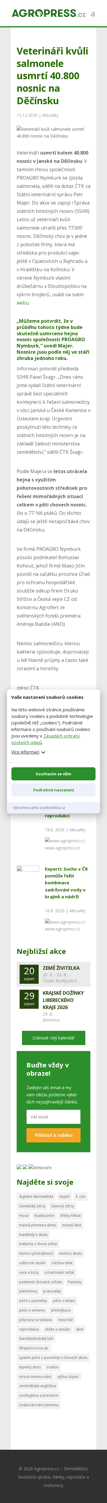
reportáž (65, 1319)
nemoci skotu (70, 1253)
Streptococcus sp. (34, 1348)
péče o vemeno (32, 1310)
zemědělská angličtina (37, 1385)
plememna (28, 1291)
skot (79, 1329)
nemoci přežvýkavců (36, 1253)
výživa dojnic (68, 1376)
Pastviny (74, 1281)
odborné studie (32, 1262)
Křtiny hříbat (70, 1215)
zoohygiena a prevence (38, 1395)
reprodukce (29, 1329)
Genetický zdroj (32, 1206)
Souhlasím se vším (53, 774)
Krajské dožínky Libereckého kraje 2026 (63, 1000)
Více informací (25, 752)
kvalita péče (44, 1215)
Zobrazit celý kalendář (53, 1038)
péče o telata (64, 1300)
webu (23, 303)
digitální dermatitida (36, 1196)
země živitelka (61, 968)
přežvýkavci (61, 1310)
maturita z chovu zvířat (38, 1243)
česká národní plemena (39, 1404)
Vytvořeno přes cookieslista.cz (39, 807)
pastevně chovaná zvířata (40, 1281)
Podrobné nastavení (53, 790)
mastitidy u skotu (33, 1234)
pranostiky (52, 1291)
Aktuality (50, 115)
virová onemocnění (35, 1376)
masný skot (71, 1225)
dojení (64, 1196)
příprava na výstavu (35, 1319)
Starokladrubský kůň (36, 1338)
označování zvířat (59, 1272)
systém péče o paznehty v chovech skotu (53, 1357)
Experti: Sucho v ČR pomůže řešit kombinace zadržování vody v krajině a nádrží (66, 882)
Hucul (24, 1215)
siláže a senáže (57, 1329)
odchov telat (62, 1262)
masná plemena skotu (37, 1225)
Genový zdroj (62, 1206)
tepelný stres (30, 1367)
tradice (53, 1367)
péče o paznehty (33, 1300)
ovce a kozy (29, 1272)
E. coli (80, 1196)
